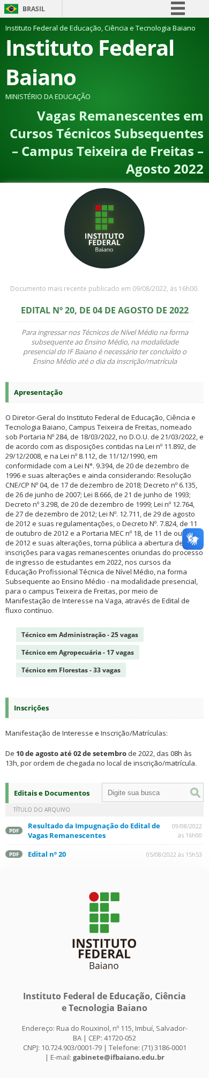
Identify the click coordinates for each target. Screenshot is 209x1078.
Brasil (34, 8)
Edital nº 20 (47, 854)
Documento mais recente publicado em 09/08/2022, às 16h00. (104, 288)
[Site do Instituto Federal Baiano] (104, 974)
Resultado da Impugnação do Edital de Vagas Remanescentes (94, 830)
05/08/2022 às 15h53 (174, 854)
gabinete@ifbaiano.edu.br (119, 1057)
